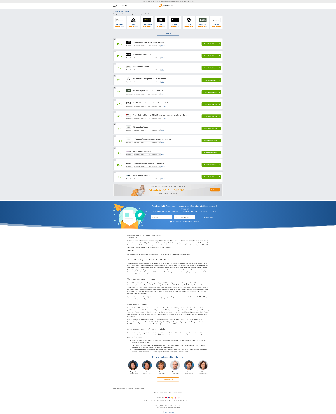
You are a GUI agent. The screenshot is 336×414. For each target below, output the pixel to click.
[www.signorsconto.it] (178, 397)
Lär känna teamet (168, 379)
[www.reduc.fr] (169, 397)
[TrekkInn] (128, 127)
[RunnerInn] (128, 151)
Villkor (169, 392)
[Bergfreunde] (128, 114)
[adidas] (128, 78)
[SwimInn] (128, 139)
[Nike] (128, 42)
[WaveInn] (128, 175)
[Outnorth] (128, 54)
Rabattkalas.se (123, 388)
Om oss (156, 392)
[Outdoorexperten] (128, 90)
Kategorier (131, 388)
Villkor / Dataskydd (193, 222)
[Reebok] (128, 163)
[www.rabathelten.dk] (175, 397)
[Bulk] (128, 102)
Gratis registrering (207, 217)
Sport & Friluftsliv (139, 388)
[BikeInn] (128, 66)
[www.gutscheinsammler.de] (166, 397)
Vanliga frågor (163, 392)
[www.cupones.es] (172, 397)
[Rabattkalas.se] (168, 5)
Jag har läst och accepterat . (185, 222)
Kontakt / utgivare (177, 392)
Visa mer (168, 33)
